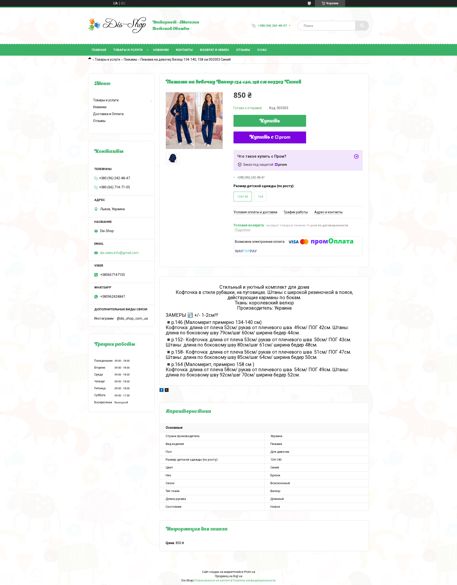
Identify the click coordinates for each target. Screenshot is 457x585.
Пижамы (130, 59)
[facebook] (161, 391)
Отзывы (243, 50)
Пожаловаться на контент (212, 580)
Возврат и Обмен (214, 50)
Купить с (261, 137)
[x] (167, 391)
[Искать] (362, 26)
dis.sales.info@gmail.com (119, 253)
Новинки (161, 50)
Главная (99, 50)
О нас (262, 50)
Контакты (184, 50)
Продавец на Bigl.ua (228, 576)
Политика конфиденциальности (254, 580)
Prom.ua (249, 572)
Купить (269, 121)
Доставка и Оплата (108, 114)
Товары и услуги (128, 50)
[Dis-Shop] (118, 25)
